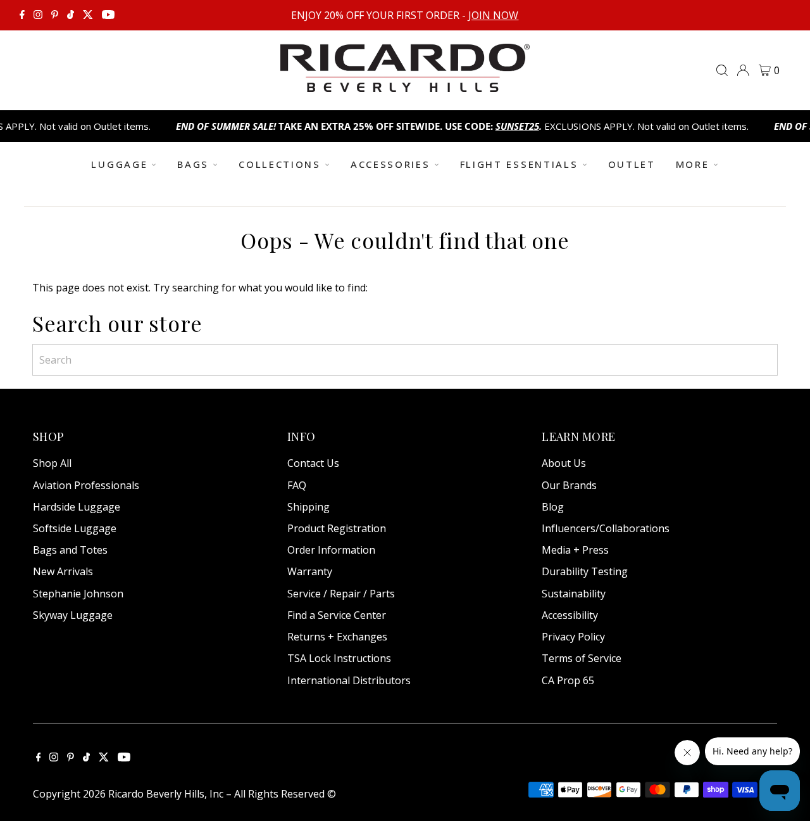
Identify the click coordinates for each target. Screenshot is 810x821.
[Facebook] (22, 15)
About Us (564, 463)
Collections (280, 164)
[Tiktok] (70, 15)
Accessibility (570, 615)
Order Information (331, 550)
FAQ (296, 485)
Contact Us (313, 463)
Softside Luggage (74, 528)
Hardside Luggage (76, 507)
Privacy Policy (573, 637)
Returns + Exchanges (337, 637)
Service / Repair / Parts (341, 594)
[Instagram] (38, 15)
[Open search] (722, 70)
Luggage (119, 164)
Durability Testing (585, 571)
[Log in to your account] (743, 70)
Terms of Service (581, 658)
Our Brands (569, 485)
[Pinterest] (54, 15)
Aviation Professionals (86, 485)
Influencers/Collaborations (606, 528)
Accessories (390, 164)
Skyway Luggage (73, 615)
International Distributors (349, 680)
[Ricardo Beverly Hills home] (404, 83)
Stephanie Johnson (78, 594)
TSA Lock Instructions (339, 658)
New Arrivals (63, 571)
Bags (193, 164)
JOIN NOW (493, 15)
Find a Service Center (336, 615)
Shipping (308, 507)
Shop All (52, 463)
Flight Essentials (519, 164)
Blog (553, 507)
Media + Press (575, 550)
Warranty (309, 571)
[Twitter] (88, 15)
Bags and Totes (70, 550)
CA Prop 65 (568, 680)
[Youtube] (108, 15)
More (692, 164)
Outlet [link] (632, 164)
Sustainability (574, 594)
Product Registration (336, 528)
